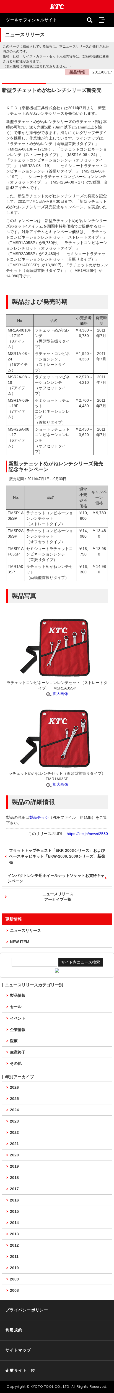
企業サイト (16, 1370)
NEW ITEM (19, 942)
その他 (16, 1063)
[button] (102, 20)
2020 (14, 1155)
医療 (14, 1041)
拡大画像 (60, 693)
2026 (14, 1087)
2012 (14, 1245)
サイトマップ (18, 1350)
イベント (17, 1018)
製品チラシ (39, 817)
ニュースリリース (25, 930)
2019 (14, 1166)
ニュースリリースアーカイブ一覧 (57, 897)
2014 (14, 1222)
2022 (14, 1132)
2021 (14, 1144)
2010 (14, 1268)
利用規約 (14, 1330)
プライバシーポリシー (27, 1310)
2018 (14, 1177)
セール (16, 1007)
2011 (14, 1256)
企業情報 (17, 1029)
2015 (14, 1211)
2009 (14, 1279)
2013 (14, 1234)
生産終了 (17, 1052)
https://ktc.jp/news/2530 (87, 833)
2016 (14, 1200)
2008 (14, 1290)
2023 (14, 1121)
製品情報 (17, 995)
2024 (14, 1110)
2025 (14, 1098)
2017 (14, 1189)
